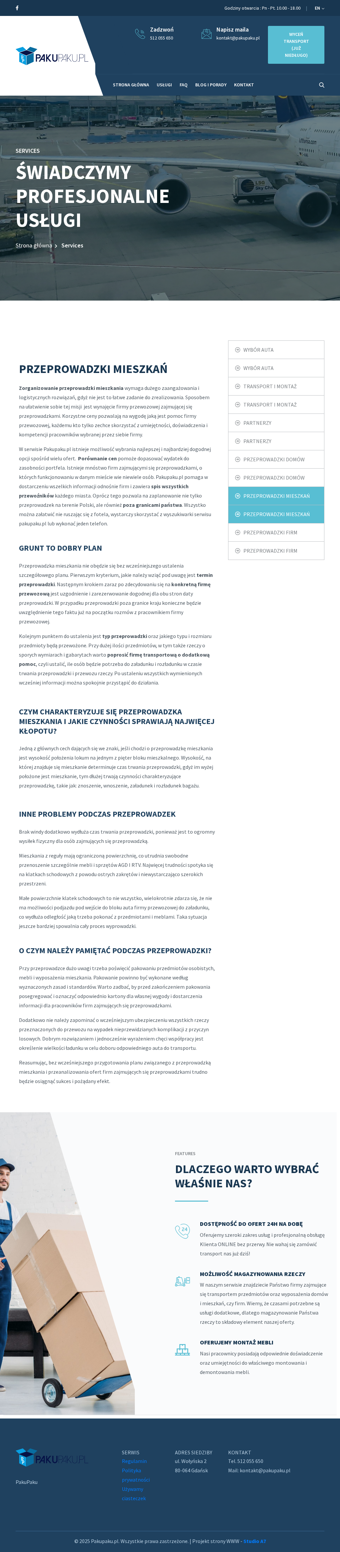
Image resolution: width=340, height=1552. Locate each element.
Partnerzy (257, 422)
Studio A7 (254, 1541)
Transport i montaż (270, 386)
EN (318, 8)
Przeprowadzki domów (274, 459)
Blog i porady (210, 85)
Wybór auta (258, 349)
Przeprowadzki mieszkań (276, 496)
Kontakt (244, 85)
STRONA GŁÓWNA (131, 85)
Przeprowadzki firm (270, 532)
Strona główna (34, 245)
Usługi (164, 85)
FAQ (184, 85)
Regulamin (134, 1461)
